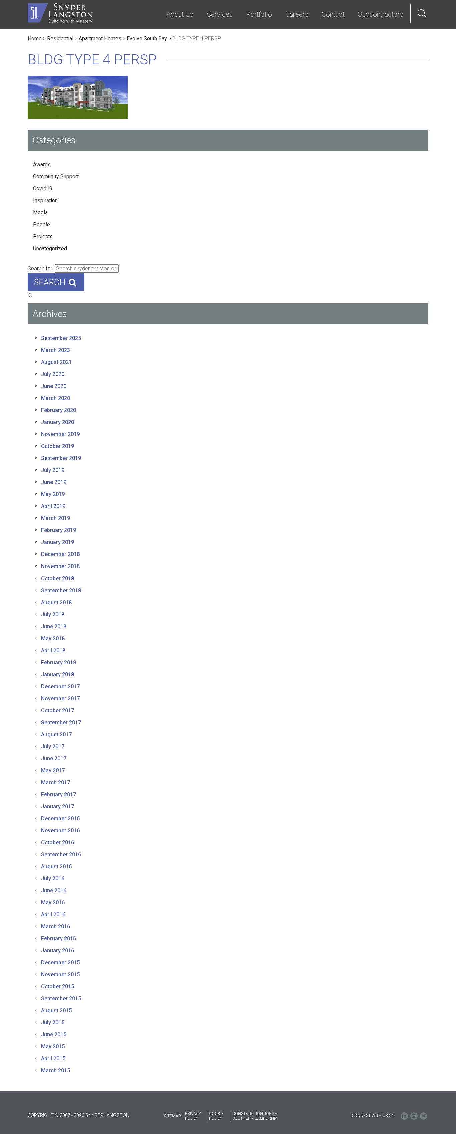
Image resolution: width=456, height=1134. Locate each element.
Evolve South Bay (147, 38)
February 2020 (58, 410)
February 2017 (58, 794)
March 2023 (55, 350)
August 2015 (56, 1010)
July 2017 (52, 746)
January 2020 (57, 422)
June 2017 (53, 758)
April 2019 (53, 506)
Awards (42, 164)
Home (35, 38)
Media (40, 212)
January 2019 (57, 542)
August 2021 (56, 362)
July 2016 (52, 878)
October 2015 (57, 986)
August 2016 (56, 866)
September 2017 (61, 722)
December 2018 (60, 554)
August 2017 (56, 734)
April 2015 (53, 1058)
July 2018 (52, 614)
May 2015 (53, 1046)
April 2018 (53, 650)
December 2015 (60, 962)
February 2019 (58, 530)
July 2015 (52, 1022)
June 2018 (53, 626)
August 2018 (56, 602)
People (41, 224)
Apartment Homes (100, 38)
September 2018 (61, 590)
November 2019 (60, 434)
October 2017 (57, 710)
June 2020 (53, 386)
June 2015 (53, 1034)
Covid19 (42, 188)
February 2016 (58, 938)
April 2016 (53, 914)
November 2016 (60, 830)
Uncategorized (50, 248)
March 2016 (55, 926)
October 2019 (57, 446)
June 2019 (53, 482)
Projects (43, 236)
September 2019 (61, 458)
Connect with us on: (374, 1115)
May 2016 (53, 902)
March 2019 (55, 518)
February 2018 (58, 662)
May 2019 (53, 494)
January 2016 (57, 950)
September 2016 (61, 854)
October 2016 (57, 842)
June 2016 (53, 890)
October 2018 (57, 578)
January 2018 (57, 674)
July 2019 (52, 470)
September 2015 (61, 998)
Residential (60, 38)
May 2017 (53, 770)
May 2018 (53, 638)
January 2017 (57, 806)
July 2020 (52, 374)
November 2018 (60, 566)
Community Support (56, 176)
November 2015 (60, 974)
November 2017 (60, 698)
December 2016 (60, 818)
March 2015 (55, 1070)
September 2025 (61, 338)
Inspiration (45, 200)
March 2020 (55, 398)
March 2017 (55, 782)
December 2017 (60, 686)
